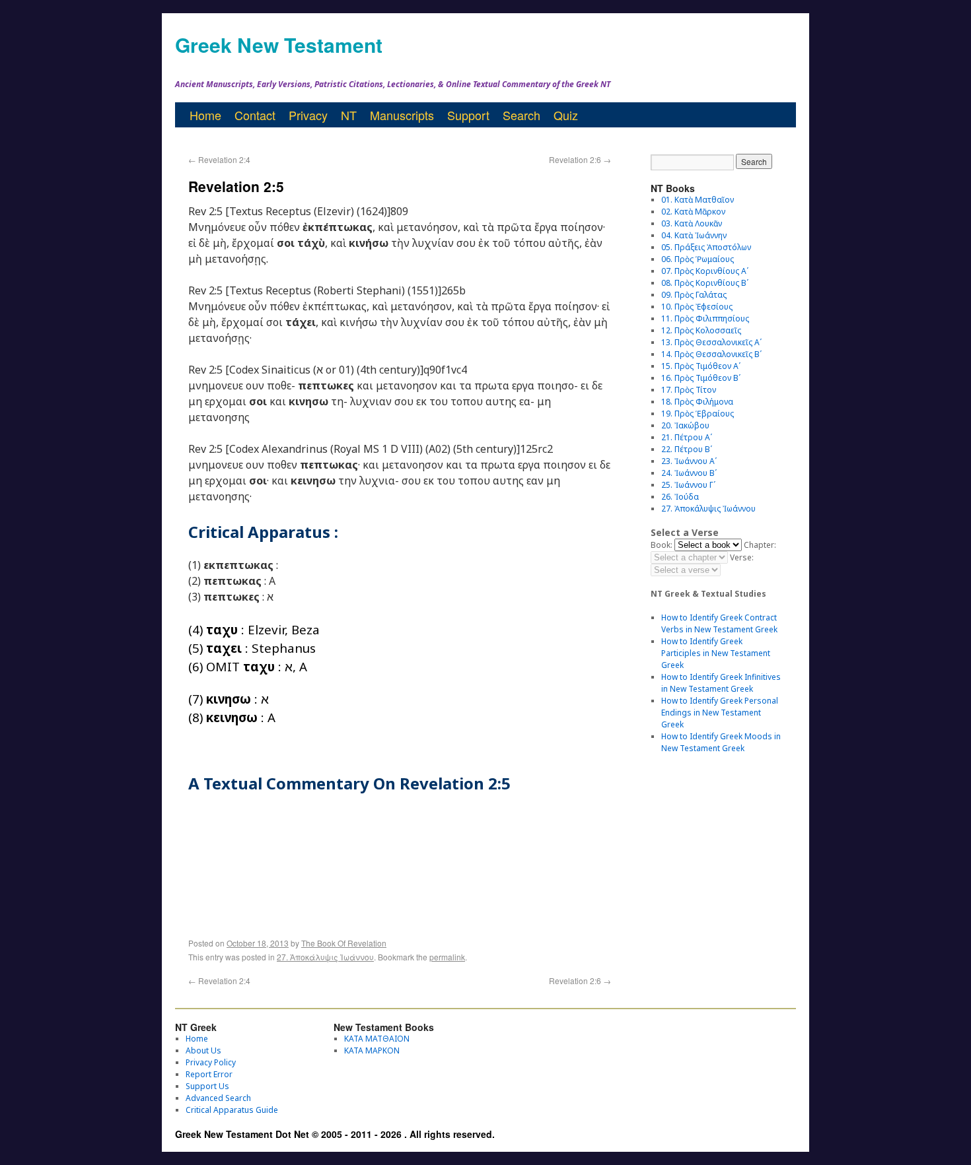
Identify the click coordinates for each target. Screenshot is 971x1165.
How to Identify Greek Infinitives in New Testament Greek (721, 682)
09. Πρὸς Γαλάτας (694, 294)
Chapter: (760, 544)
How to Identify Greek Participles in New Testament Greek (715, 653)
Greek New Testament (278, 44)
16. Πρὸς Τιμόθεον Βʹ (700, 377)
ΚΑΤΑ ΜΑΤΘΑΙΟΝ (377, 1038)
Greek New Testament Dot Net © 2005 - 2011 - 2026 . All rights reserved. (335, 1134)
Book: (661, 544)
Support (468, 114)
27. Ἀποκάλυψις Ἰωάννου (325, 956)
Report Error (209, 1074)
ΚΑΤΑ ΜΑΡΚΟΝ (372, 1050)
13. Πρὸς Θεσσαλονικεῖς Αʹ (711, 342)
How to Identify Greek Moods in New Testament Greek (721, 742)
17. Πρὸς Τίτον (688, 389)
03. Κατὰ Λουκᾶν (691, 223)
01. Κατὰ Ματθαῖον (697, 199)
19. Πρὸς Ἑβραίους (697, 413)
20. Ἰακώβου (685, 425)
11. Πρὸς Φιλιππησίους (705, 318)
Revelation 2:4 (219, 159)
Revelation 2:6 (580, 159)
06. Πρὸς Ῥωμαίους (697, 259)
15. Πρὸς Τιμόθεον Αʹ (700, 366)
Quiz (566, 114)
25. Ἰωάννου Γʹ (688, 484)
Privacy (308, 114)
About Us (203, 1050)
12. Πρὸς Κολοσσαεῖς (701, 330)
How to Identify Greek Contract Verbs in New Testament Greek (719, 623)
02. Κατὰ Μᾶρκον (693, 211)
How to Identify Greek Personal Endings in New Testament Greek (719, 712)
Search (521, 114)
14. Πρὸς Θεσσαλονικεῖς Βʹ (711, 354)
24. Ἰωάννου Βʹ (689, 473)
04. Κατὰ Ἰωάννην (694, 235)
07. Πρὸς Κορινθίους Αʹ (704, 271)
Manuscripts (402, 114)
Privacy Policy (211, 1062)
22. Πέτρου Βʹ (686, 449)
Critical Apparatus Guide (232, 1109)
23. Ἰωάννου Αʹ (689, 461)
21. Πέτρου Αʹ (686, 437)
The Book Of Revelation (343, 943)
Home (205, 114)
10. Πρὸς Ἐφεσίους (697, 306)
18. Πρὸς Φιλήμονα (697, 401)
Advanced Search (218, 1098)
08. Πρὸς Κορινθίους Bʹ (704, 282)
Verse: (742, 557)
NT (349, 114)
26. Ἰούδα (680, 496)
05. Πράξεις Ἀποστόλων (706, 247)
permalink (447, 956)
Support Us (207, 1086)
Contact (254, 114)
